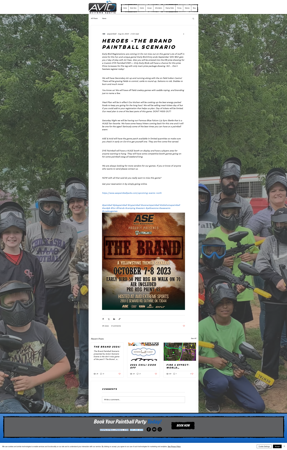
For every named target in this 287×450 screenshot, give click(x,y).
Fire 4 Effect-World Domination (178, 366)
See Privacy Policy (174, 446)
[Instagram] (160, 429)
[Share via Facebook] (103, 319)
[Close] (284, 446)
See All (193, 338)
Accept (277, 446)
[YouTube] (154, 429)
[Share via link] (119, 319)
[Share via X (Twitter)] (109, 319)
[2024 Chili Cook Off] (143, 352)
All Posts (94, 18)
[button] (142, 8)
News (104, 18)
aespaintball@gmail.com (114, 430)
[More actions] (183, 33)
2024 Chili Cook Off (143, 366)
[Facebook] (149, 429)
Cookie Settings (264, 446)
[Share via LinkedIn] (114, 319)
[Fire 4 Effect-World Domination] (180, 352)
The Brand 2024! (107, 346)
